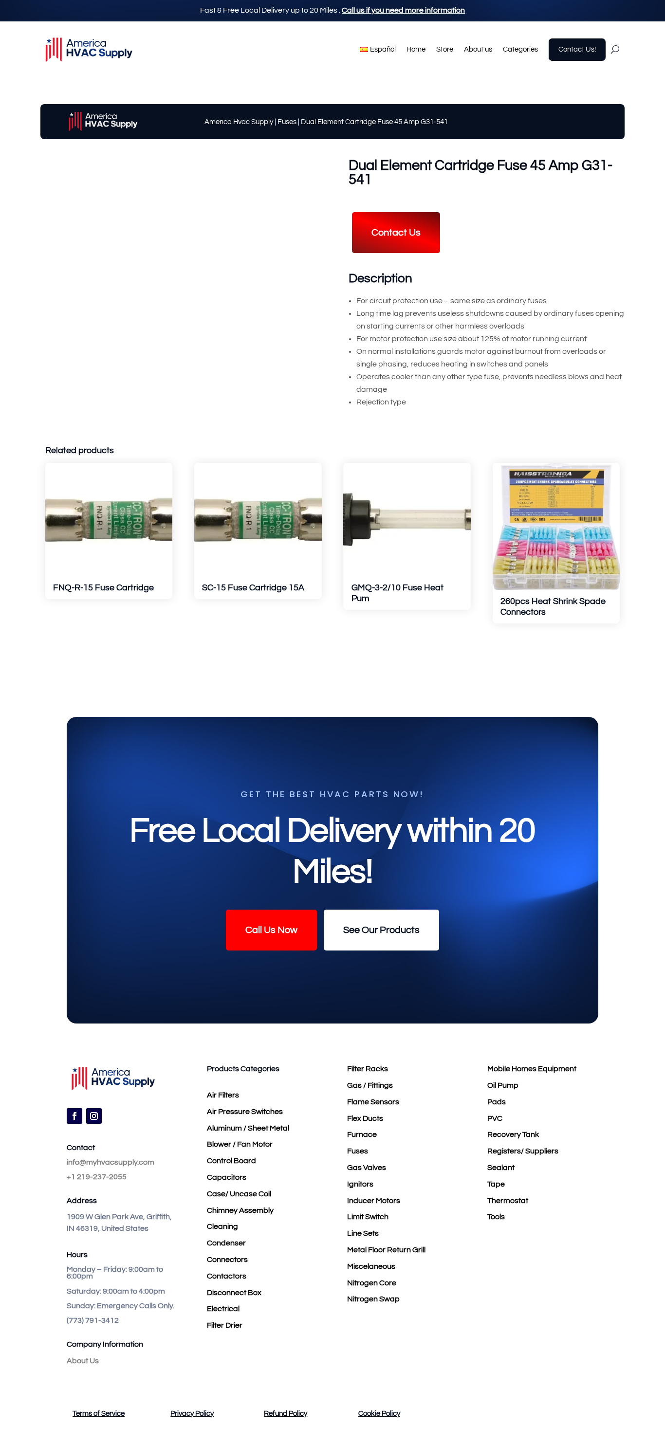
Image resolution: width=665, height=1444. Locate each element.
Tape (496, 1184)
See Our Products (381, 930)
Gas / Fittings (370, 1085)
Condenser (226, 1243)
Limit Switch (367, 1217)
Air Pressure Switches (245, 1111)
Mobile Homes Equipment (531, 1069)
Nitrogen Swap (373, 1299)
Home (415, 49)
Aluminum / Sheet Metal (248, 1128)
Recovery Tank (513, 1134)
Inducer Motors (373, 1201)
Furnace (362, 1134)
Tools (496, 1217)
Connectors (227, 1259)
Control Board (231, 1161)
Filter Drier (224, 1325)
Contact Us (396, 233)
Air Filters (223, 1095)
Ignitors (360, 1184)
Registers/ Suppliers (522, 1151)
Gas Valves (366, 1167)
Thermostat (507, 1201)
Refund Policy (285, 1413)
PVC (494, 1118)
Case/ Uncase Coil (239, 1194)
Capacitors (226, 1177)
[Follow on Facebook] (74, 1116)
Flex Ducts (365, 1118)
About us (478, 49)
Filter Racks (367, 1069)
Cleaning (222, 1226)
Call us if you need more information (403, 10)
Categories (520, 49)
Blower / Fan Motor (240, 1144)
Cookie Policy (379, 1413)
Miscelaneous (371, 1266)
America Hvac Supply (238, 122)
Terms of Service (99, 1413)
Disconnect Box (234, 1293)
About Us (83, 1361)
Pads (496, 1102)
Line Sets (363, 1233)
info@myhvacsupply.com (110, 1162)
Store (444, 49)
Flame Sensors (373, 1102)
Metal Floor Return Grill (386, 1250)
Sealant (501, 1167)
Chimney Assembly (240, 1210)
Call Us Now (271, 930)
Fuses (286, 122)
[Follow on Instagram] (94, 1116)
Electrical (223, 1309)
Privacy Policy (192, 1413)
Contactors (226, 1276)
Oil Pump (502, 1085)
